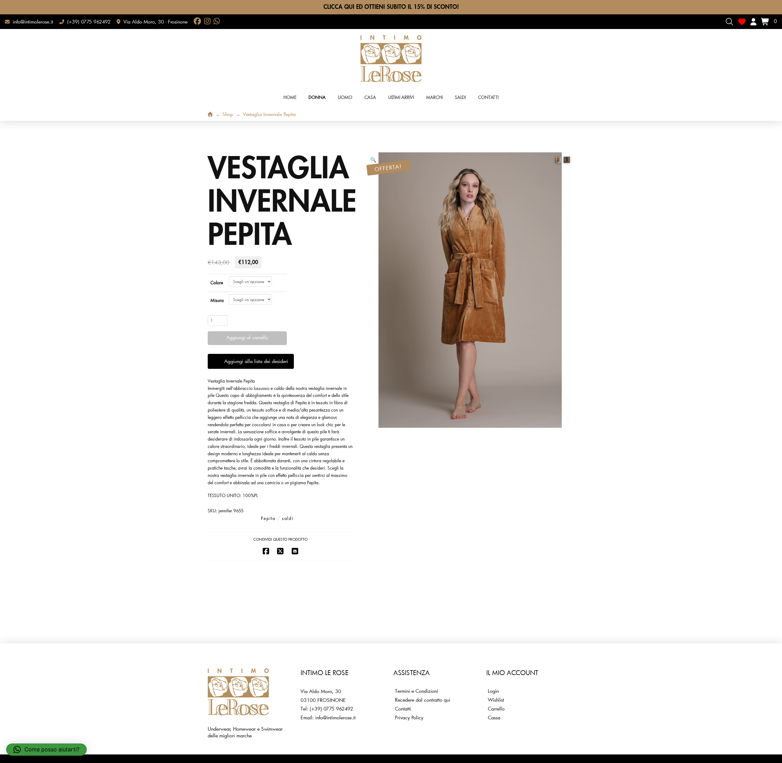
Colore (216, 282)
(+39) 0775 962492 (331, 708)
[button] (729, 21)
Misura (217, 300)
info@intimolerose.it (335, 717)
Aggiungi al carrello (247, 337)
